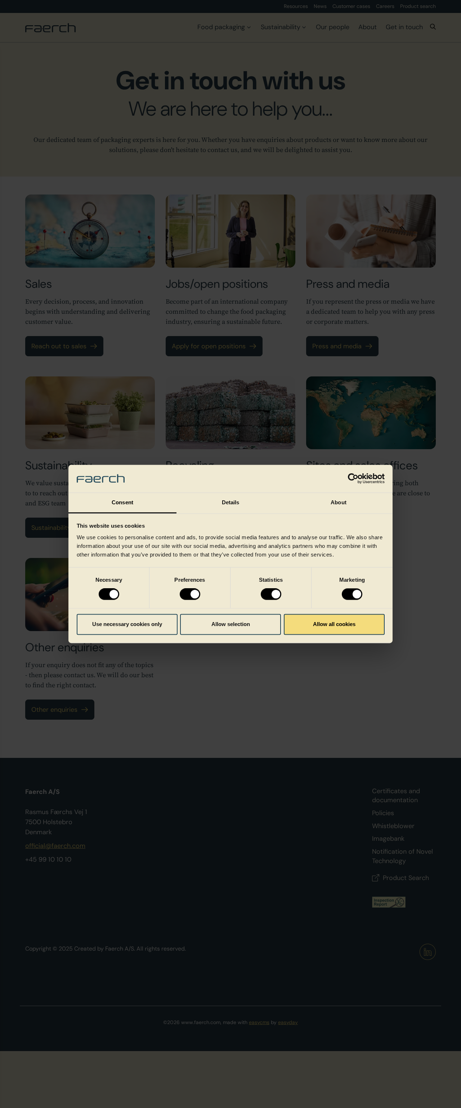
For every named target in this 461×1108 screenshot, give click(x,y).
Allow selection (230, 624)
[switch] (190, 594)
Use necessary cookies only (127, 624)
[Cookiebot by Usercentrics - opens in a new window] (353, 478)
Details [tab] (231, 502)
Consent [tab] (122, 502)
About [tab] (338, 502)
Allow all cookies (334, 624)
